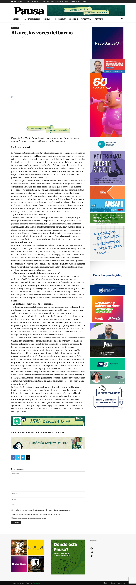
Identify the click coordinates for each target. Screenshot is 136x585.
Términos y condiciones (117, 583)
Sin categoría (15, 28)
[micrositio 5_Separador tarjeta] (48, 443)
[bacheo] (107, 322)
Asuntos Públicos (32, 19)
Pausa (13, 25)
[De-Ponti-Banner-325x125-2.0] (107, 383)
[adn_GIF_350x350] (107, 260)
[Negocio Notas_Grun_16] (48, 428)
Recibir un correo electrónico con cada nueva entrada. (30, 518)
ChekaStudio (36, 583)
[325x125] (107, 72)
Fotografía (86, 19)
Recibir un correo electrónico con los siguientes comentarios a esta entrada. (36, 514)
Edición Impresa (44, 1)
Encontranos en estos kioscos (59, 1)
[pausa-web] (107, 198)
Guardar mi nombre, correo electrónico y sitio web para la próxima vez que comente (41, 510)
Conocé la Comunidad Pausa (78, 1)
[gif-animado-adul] (107, 225)
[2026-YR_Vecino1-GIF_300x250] (107, 410)
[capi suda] (106, 136)
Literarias (98, 19)
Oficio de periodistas (32, 1)
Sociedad (46, 19)
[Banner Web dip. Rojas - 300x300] (107, 357)
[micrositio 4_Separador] (48, 129)
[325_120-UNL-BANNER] (107, 150)
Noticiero (17, 19)
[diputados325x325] (107, 295)
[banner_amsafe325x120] (107, 211)
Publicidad (105, 583)
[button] (122, 19)
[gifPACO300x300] (107, 58)
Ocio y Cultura (59, 19)
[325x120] (107, 370)
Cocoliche (73, 19)
